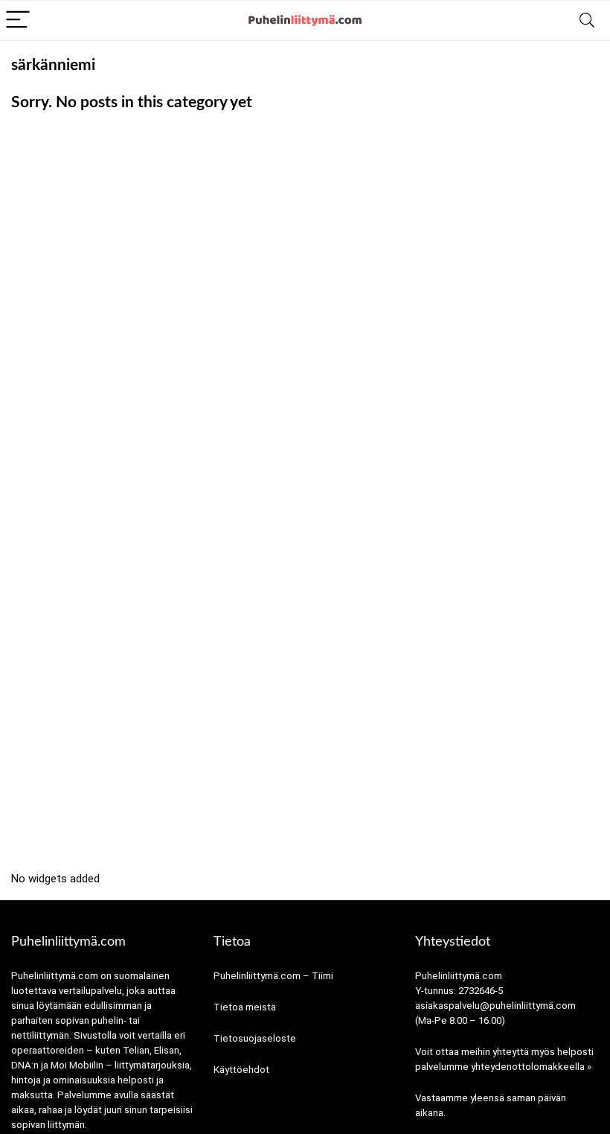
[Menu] (18, 20)
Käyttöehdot (241, 1069)
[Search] (587, 20)
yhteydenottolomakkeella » (531, 1066)
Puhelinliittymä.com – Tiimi (273, 975)
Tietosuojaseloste (255, 1038)
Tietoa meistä (245, 1007)
